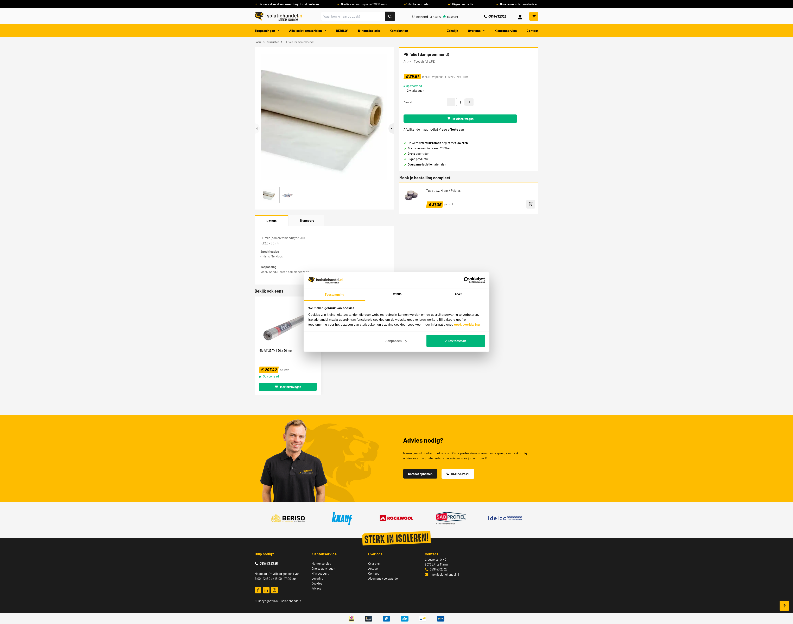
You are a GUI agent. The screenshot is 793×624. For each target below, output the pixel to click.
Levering (317, 578)
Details (271, 221)
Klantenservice (506, 30)
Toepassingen (265, 30)
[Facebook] (258, 590)
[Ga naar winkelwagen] (533, 16)
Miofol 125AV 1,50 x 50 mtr (275, 350)
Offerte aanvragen (323, 568)
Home (258, 42)
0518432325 (497, 16)
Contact (532, 30)
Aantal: (408, 102)
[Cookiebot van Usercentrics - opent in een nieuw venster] (467, 280)
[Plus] (469, 102)
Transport (307, 220)
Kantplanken (399, 30)
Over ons (474, 30)
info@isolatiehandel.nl (444, 574)
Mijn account (320, 573)
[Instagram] (274, 590)
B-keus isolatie (369, 30)
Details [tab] (397, 293)
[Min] (451, 102)
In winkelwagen (463, 118)
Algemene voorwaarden (383, 578)
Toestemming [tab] (334, 294)
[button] (391, 128)
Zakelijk (452, 30)
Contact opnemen (420, 474)
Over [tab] (458, 293)
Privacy (316, 588)
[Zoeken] (390, 16)
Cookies (316, 583)
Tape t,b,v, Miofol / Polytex (443, 190)
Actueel (373, 568)
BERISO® (342, 30)
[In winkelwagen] (530, 204)
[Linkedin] (266, 590)
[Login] (521, 16)
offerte (453, 129)
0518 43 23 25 (460, 474)
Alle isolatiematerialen (306, 30)
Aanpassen (393, 341)
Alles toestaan (455, 341)
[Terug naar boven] (784, 606)
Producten (273, 42)
